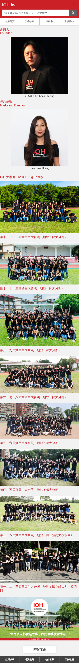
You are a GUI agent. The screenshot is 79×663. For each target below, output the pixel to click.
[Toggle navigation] (74, 5)
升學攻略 (29, 21)
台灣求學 (9, 659)
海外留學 (49, 659)
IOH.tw (8, 4)
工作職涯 (69, 659)
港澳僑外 (69, 21)
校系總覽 (10, 21)
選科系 (49, 21)
